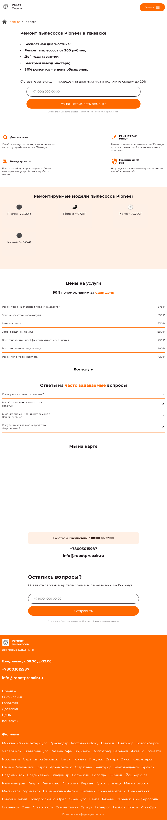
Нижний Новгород (117, 743)
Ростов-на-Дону (85, 743)
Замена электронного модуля (21, 315)
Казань (57, 751)
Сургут (86, 807)
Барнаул (120, 751)
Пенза (94, 799)
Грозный (115, 775)
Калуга (33, 783)
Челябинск (11, 751)
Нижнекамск (139, 791)
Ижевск (137, 751)
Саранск (123, 799)
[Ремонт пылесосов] (5, 642)
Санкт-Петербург (32, 743)
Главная (14, 22)
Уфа (68, 751)
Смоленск (10, 807)
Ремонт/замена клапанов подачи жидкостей (31, 306)
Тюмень (80, 759)
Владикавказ (38, 775)
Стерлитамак (67, 807)
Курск (101, 783)
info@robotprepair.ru (83, 556)
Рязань (108, 799)
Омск (125, 759)
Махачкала (11, 791)
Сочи (26, 807)
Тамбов (119, 807)
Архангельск (61, 767)
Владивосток (13, 775)
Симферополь (145, 799)
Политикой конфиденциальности (100, 111)
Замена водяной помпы (17, 331)
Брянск (148, 767)
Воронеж (82, 751)
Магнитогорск (136, 783)
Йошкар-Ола (137, 775)
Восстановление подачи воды (21, 348)
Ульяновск (25, 767)
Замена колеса (11, 323)
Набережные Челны (60, 791)
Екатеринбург (36, 751)
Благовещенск (126, 767)
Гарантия (10, 703)
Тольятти (153, 751)
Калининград (13, 783)
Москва (8, 743)
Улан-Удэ (148, 807)
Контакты (10, 721)
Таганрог (102, 807)
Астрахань (83, 767)
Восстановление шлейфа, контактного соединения (35, 340)
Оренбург (77, 799)
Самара (111, 759)
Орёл (62, 799)
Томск (65, 759)
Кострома (70, 783)
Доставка (10, 709)
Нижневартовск (111, 791)
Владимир (60, 775)
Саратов (30, 759)
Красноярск (142, 759)
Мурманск (31, 791)
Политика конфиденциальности (83, 814)
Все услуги (83, 369)
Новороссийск (42, 799)
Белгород (102, 767)
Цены (7, 715)
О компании (12, 697)
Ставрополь (43, 807)
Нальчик (88, 791)
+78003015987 (83, 549)
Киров (41, 767)
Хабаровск (49, 759)
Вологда (99, 775)
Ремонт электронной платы (20, 356)
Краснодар (59, 743)
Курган (87, 783)
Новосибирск (147, 743)
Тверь (133, 807)
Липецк (115, 783)
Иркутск (96, 759)
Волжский (80, 775)
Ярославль (11, 759)
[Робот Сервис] (5, 6)
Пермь (8, 767)
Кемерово (50, 783)
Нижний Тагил (14, 799)
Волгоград (102, 751)
